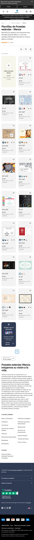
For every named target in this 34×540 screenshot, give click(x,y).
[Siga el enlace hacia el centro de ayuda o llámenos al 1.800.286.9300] (27, 12)
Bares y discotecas (7, 418)
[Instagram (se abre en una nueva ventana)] (7, 508)
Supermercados (22, 435)
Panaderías (4, 440)
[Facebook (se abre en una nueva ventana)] (2, 508)
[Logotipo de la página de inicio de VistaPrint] (17, 11)
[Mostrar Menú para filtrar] (31, 49)
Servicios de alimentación (21, 431)
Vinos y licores (22, 442)
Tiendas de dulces (23, 439)
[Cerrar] (32, 1)
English (9, 6)
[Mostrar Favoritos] (26, 49)
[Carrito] (31, 12)
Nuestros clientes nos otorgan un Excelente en (16, 502)
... (7, 23)
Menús (24, 23)
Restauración (21, 427)
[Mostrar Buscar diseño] (21, 49)
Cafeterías (4, 422)
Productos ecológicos (24, 418)
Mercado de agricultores (8, 437)
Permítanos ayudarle (7, 478)
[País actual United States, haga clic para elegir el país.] (30, 508)
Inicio (2, 23)
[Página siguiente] (22, 352)
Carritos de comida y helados (7, 429)
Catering (4, 433)
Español (25, 6)
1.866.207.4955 (5, 525)
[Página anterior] (12, 352)
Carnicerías (4, 425)
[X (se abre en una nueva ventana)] (5, 508)
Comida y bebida (15, 23)
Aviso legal (17, 528)
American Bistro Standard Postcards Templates (7, 456)
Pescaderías (5, 443)
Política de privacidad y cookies (22, 525)
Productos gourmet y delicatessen (24, 422)
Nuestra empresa (6, 483)
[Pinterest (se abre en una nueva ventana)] (10, 508)
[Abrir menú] (3, 11)
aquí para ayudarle (16, 470)
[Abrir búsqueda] (7, 12)
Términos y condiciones (7, 528)
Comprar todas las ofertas (17, 19)
